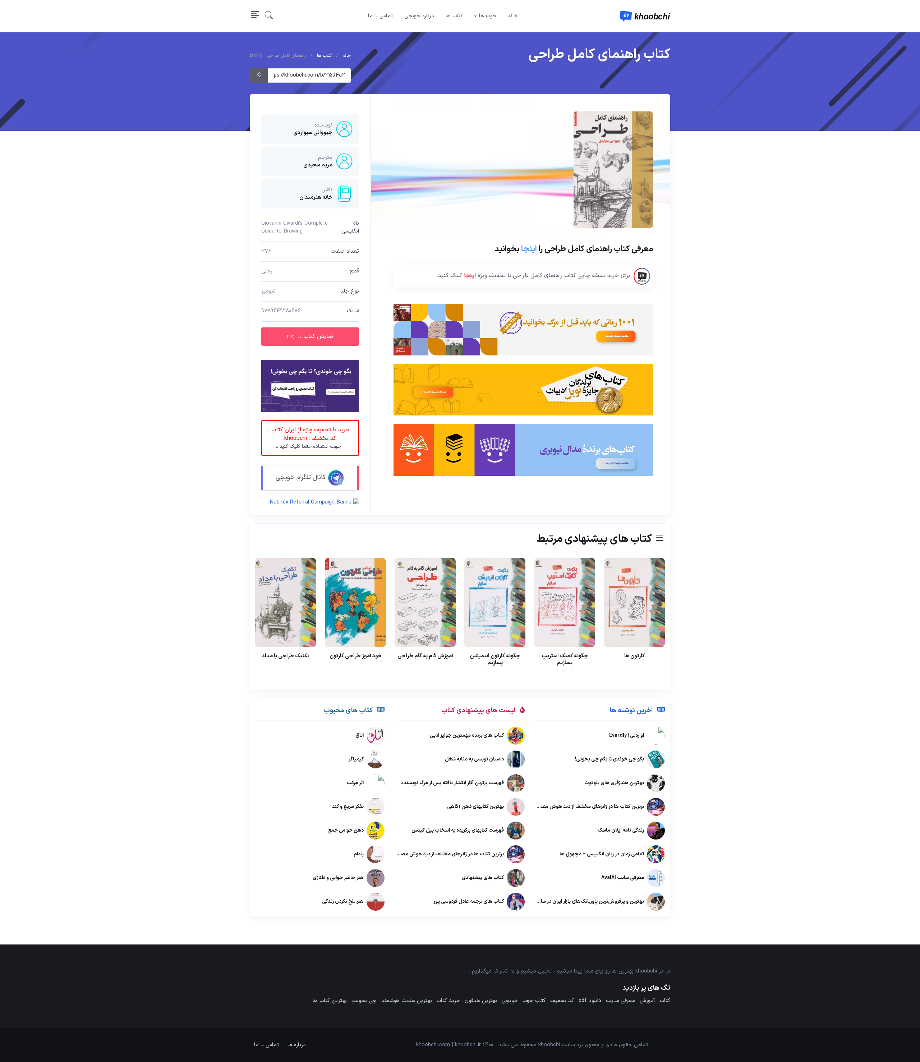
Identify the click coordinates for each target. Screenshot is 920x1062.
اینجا (529, 249)
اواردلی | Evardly (626, 736)
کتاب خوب (534, 1001)
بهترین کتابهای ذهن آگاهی (475, 807)
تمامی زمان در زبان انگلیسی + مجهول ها (602, 854)
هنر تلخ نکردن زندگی (343, 902)
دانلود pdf (590, 1001)
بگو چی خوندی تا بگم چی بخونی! (609, 759)
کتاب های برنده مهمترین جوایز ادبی (467, 736)
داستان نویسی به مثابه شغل (474, 759)
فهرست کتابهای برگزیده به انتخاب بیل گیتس (457, 831)
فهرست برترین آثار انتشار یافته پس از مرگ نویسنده (452, 783)
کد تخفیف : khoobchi (307, 438)
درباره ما (297, 1045)
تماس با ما (380, 16)
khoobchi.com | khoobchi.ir (448, 1045)
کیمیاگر (356, 759)
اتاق (359, 736)
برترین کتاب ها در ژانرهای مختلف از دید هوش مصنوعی (587, 807)
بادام (359, 854)
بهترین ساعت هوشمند (406, 1001)
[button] (269, 16)
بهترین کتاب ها (330, 1001)
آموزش (647, 1001)
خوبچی (510, 1001)
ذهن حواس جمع (346, 831)
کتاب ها (454, 16)
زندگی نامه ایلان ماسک (621, 831)
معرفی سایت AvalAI (622, 878)
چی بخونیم (364, 1001)
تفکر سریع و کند (348, 807)
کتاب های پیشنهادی (483, 878)
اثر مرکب (355, 783)
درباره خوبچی (419, 16)
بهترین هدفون (481, 1001)
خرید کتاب (448, 1001)
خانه (513, 16)
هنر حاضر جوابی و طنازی (338, 878)
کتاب (665, 1001)
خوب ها (488, 16)
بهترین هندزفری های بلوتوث (614, 783)
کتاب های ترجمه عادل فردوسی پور (468, 902)
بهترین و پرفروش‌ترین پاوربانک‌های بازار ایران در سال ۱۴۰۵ (584, 902)
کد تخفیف (562, 1001)
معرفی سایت (620, 1001)
